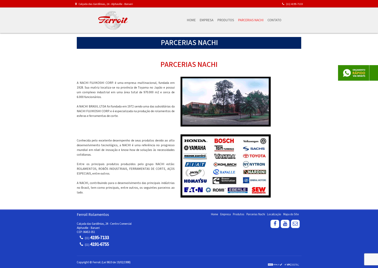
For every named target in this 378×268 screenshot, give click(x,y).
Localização (274, 214)
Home (191, 20)
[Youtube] (285, 224)
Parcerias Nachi (251, 20)
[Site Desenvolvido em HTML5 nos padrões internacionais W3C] (275, 264)
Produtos (225, 20)
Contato (274, 20)
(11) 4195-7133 (294, 4)
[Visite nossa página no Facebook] (275, 224)
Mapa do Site (291, 214)
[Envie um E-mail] (295, 224)
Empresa (206, 20)
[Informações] (287, 20)
